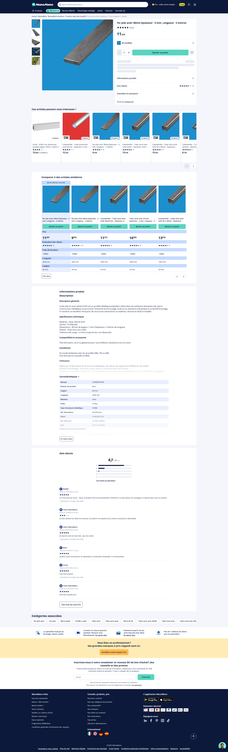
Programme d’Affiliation (41, 723)
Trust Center (114, 748)
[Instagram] (162, 720)
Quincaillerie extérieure (56, 16)
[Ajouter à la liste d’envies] (191, 52)
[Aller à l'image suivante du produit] (108, 55)
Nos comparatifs (94, 705)
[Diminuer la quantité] (119, 52)
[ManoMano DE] (101, 733)
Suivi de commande (40, 698)
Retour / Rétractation (40, 702)
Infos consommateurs (160, 748)
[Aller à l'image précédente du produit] (47, 55)
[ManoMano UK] (95, 733)
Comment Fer (129, 102)
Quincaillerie (42, 16)
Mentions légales (78, 748)
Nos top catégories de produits (99, 702)
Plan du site (65, 748)
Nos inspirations (94, 716)
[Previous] (177, 277)
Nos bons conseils (94, 698)
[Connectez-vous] (189, 4)
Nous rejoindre (38, 720)
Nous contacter (38, 709)
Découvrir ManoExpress (97, 723)
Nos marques (92, 709)
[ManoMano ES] (107, 733)
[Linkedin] (145, 720)
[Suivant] (193, 166)
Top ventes (91, 720)
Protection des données (97, 748)
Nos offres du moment (96, 713)
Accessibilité (185, 748)
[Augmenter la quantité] (129, 52)
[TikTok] (168, 720)
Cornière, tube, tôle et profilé (76, 16)
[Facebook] (151, 720)
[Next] (184, 277)
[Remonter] (193, 736)
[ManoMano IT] (89, 733)
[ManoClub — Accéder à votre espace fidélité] (182, 4)
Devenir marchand (39, 716)
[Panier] (194, 4)
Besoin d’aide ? (38, 705)
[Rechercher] (60, 4)
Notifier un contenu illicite (42, 713)
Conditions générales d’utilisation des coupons (50, 727)
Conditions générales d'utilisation (135, 748)
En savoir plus (137, 685)
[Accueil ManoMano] (43, 4)
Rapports (174, 748)
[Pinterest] (157, 720)
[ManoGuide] (222, 746)
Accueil (34, 16)
